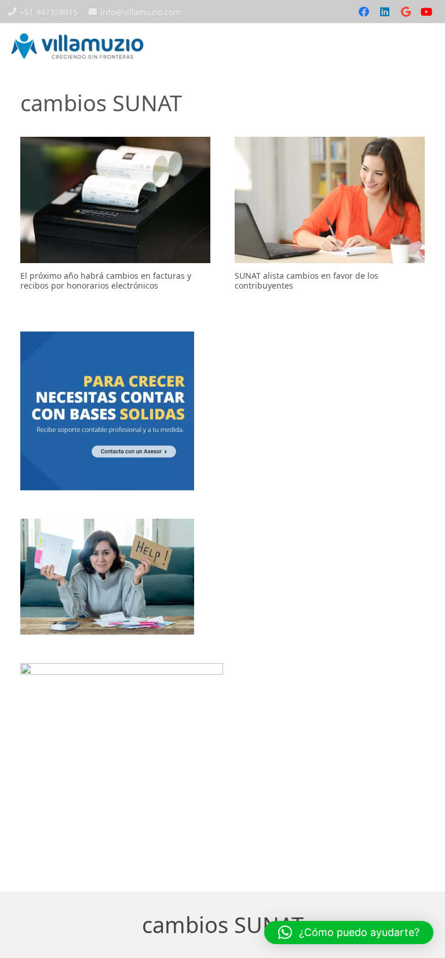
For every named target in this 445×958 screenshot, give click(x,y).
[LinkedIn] (384, 11)
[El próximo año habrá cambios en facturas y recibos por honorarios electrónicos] (115, 200)
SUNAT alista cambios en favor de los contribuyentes (306, 280)
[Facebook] (363, 11)
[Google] (405, 11)
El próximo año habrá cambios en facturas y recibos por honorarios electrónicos (105, 280)
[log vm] (77, 46)
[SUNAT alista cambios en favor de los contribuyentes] (330, 200)
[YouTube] (426, 11)
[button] (407, 46)
